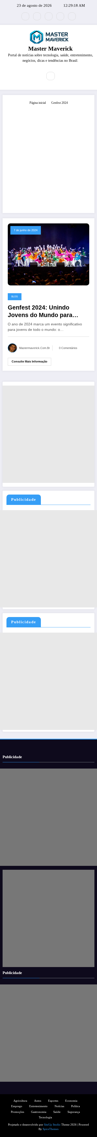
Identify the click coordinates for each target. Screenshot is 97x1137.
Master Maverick (50, 48)
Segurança (74, 1112)
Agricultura (20, 1100)
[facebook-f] (37, 16)
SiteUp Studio (52, 1124)
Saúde (57, 1112)
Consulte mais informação (29, 361)
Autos (37, 1100)
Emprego (16, 1106)
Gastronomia (38, 1112)
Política (75, 1106)
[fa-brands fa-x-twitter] (25, 16)
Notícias (59, 1106)
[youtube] (72, 16)
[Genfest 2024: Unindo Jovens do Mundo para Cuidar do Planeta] (48, 254)
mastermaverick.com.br (34, 348)
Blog (14, 296)
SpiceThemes (50, 1129)
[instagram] (60, 16)
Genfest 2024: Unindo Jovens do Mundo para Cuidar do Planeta (40, 311)
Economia (71, 1100)
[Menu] (35, 76)
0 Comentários (68, 348)
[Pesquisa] (50, 76)
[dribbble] (49, 16)
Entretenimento (38, 1106)
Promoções (17, 1112)
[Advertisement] (48, 156)
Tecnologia (45, 1117)
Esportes (53, 1100)
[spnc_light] (61, 76)
